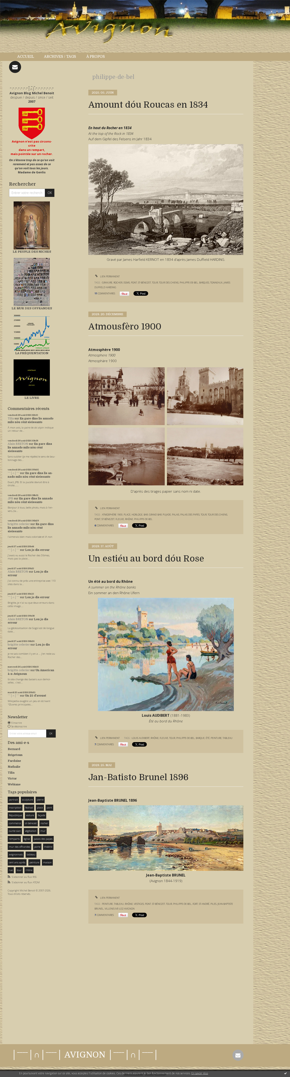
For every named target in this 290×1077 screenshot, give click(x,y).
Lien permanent (109, 276)
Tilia (11, 418)
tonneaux (216, 282)
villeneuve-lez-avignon (120, 908)
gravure (107, 282)
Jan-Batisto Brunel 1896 (138, 777)
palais (175, 514)
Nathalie (14, 766)
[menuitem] (28, 57)
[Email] (15, 67)
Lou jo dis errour (37, 550)
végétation (30, 831)
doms (126, 282)
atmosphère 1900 (112, 514)
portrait (13, 799)
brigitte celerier (19, 524)
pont (49, 807)
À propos (95, 57)
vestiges (139, 903)
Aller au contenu (15, 4)
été (208, 738)
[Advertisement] (21, 968)
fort (195, 903)
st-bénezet (31, 823)
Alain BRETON (18, 443)
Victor (12, 778)
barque (200, 738)
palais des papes (43, 838)
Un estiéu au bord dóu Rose (146, 559)
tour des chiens (169, 282)
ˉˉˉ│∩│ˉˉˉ (13, 473)
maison (47, 862)
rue (11, 870)
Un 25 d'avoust (35, 695)
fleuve (120, 519)
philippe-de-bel (189, 282)
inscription (15, 807)
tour (19, 870)
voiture (30, 815)
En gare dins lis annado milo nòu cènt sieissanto (30, 420)
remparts (14, 838)
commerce (15, 823)
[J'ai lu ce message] (285, 1073)
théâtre (48, 846)
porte (37, 846)
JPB (10, 498)
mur (43, 831)
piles (213, 903)
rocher (44, 823)
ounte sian (15, 831)
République (15, 815)
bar (146, 514)
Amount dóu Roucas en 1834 (148, 105)
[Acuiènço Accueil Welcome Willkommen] (32, 123)
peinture (34, 862)
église (27, 838)
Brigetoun (15, 755)
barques (204, 282)
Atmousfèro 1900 (124, 327)
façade (41, 815)
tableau (31, 854)
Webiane (14, 784)
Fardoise (14, 760)
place (40, 807)
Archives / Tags (60, 57)
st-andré (204, 903)
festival (29, 807)
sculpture (27, 799)
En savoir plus (199, 1073)
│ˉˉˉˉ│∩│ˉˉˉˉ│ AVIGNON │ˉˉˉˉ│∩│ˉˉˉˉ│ (85, 1055)
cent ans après (17, 862)
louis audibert (141, 738)
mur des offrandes (19, 846)
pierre (40, 799)
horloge (137, 514)
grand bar (155, 514)
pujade (167, 514)
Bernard (14, 749)
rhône (29, 870)
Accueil (25, 57)
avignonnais (16, 854)
